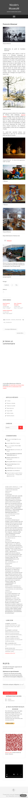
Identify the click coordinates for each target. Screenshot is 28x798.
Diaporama (23, 795)
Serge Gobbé (9, 410)
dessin (13, 319)
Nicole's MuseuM (14, 6)
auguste (8, 443)
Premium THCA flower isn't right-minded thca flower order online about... (13, 627)
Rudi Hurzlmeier (10, 415)
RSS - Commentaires (9, 700)
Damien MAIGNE (18, 796)
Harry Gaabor (18, 461)
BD (4, 322)
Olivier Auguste (16, 443)
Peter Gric (9, 447)
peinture (18, 319)
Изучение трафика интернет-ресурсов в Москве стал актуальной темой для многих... (13, 640)
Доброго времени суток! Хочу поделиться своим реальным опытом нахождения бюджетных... (13, 633)
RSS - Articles (8, 699)
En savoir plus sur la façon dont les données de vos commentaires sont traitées (13, 387)
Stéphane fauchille (11, 405)
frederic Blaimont (7, 310)
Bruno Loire (11, 476)
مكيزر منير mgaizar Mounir (12, 445)
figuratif (9, 322)
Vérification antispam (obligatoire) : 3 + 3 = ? (13, 684)
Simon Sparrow (10, 408)
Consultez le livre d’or (10, 653)
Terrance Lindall (10, 439)
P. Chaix (8, 400)
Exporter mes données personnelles (12, 673)
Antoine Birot (20, 333)
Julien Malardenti (18, 468)
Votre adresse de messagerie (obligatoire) (13, 676)
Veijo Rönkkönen (16, 470)
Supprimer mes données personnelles (13, 675)
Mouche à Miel (8, 752)
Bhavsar (9, 240)
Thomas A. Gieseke (11, 403)
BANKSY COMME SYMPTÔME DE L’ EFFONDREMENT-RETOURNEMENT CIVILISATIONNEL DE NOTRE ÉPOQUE (14, 587)
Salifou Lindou (10, 413)
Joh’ (16, 455)
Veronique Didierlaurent (10, 329)
